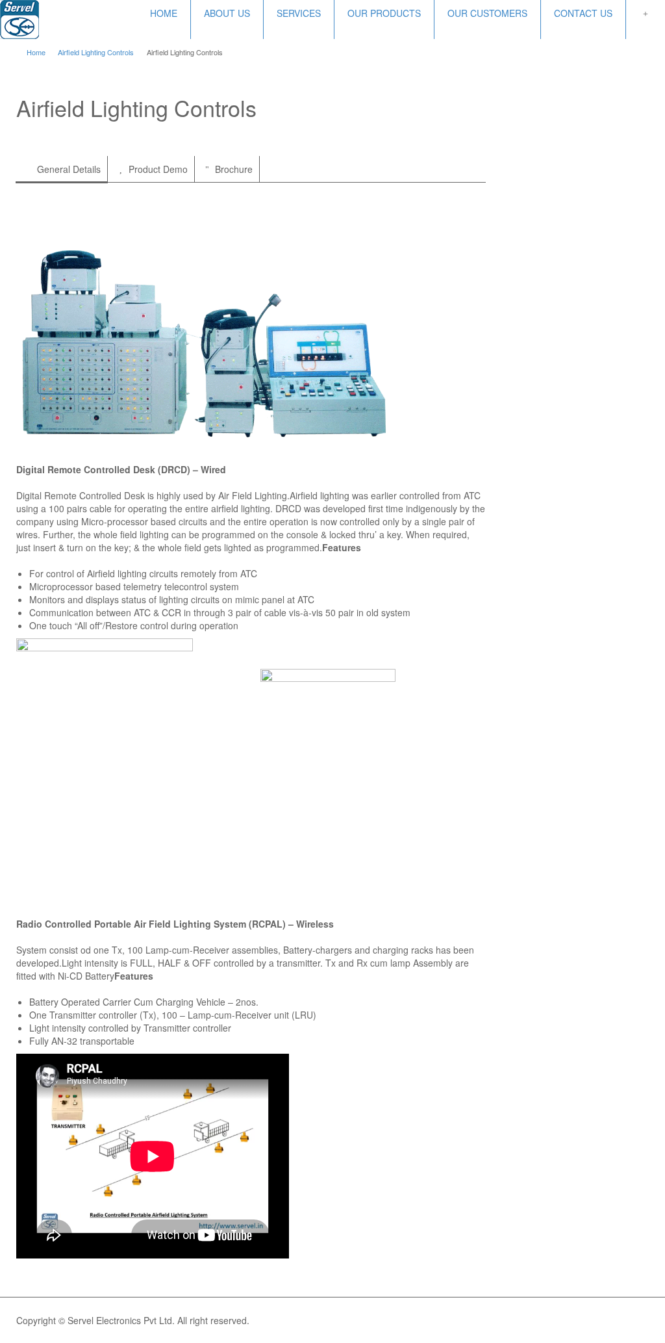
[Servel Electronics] (19, 18)
